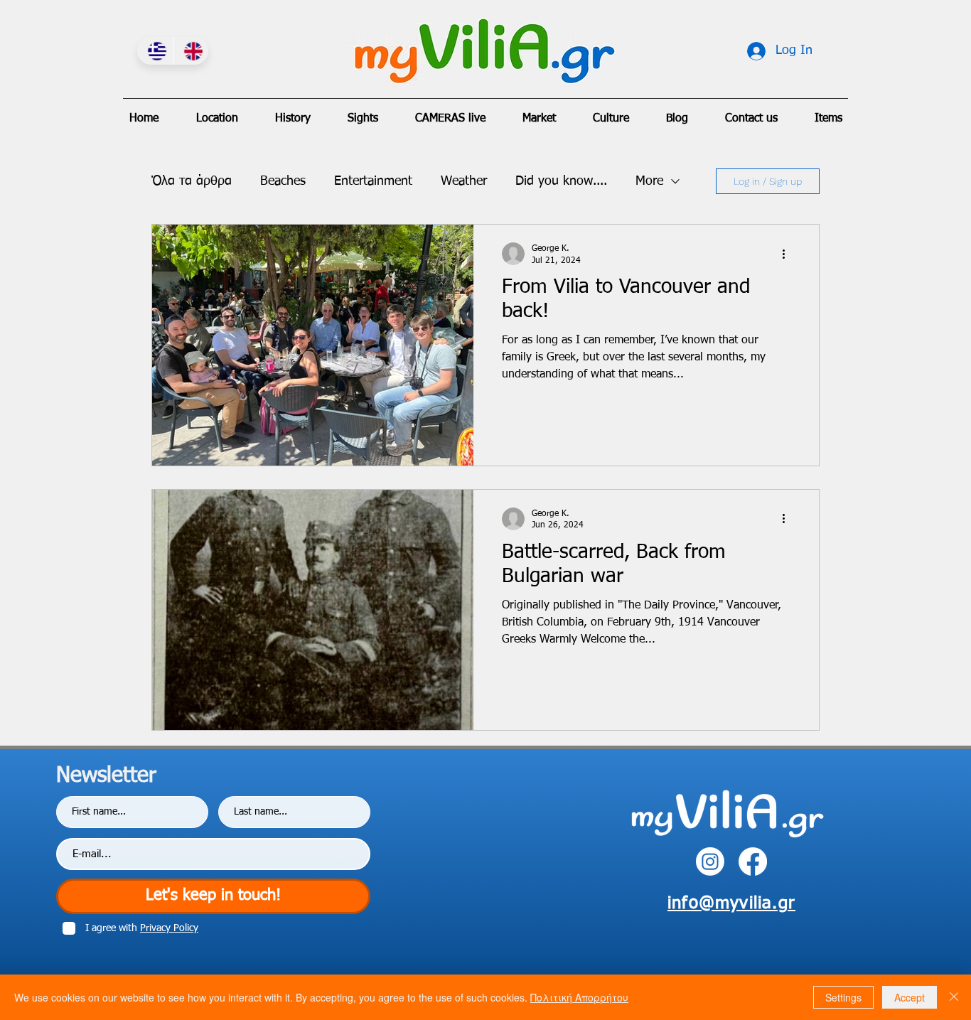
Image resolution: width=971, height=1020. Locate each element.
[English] (191, 51)
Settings (843, 997)
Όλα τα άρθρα (191, 181)
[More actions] (788, 253)
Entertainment (373, 181)
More (649, 181)
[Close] (953, 997)
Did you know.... (561, 181)
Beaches (283, 181)
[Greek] (155, 51)
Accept (909, 997)
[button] (450, 118)
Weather (464, 181)
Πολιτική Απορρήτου (579, 997)
